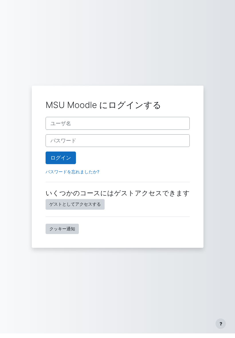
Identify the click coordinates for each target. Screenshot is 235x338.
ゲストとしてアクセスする (75, 204)
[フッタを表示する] (221, 324)
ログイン (60, 158)
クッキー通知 (62, 228)
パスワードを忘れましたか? (72, 171)
